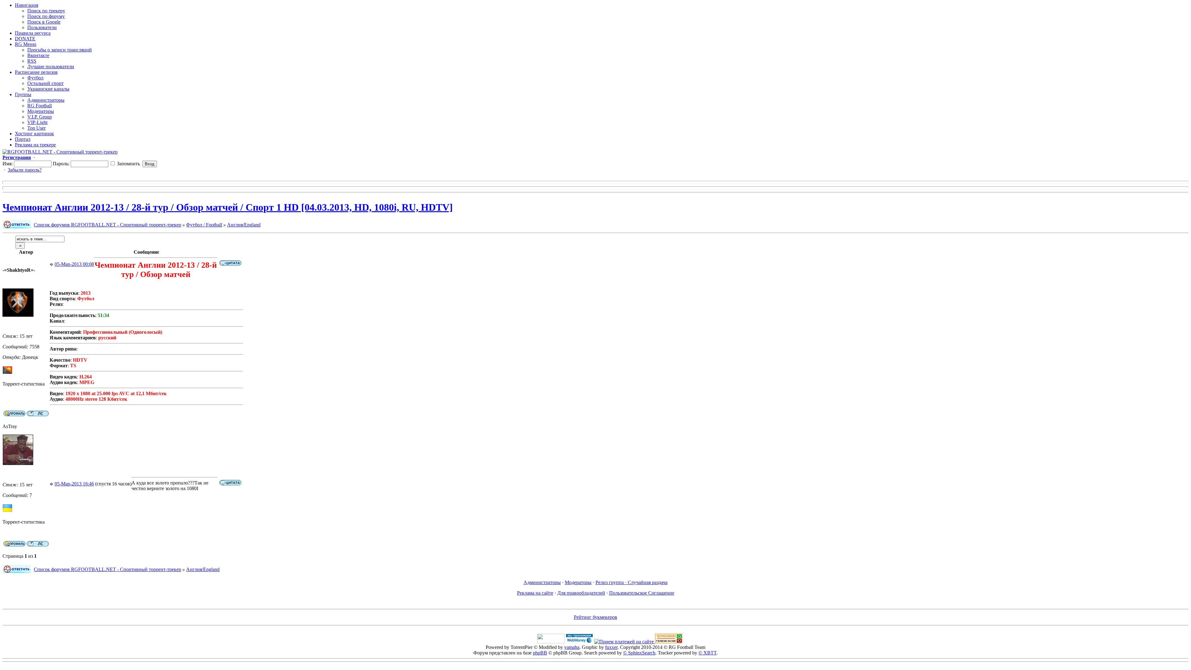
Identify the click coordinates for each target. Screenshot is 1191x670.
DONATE (25, 38)
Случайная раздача (647, 582)
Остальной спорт (45, 83)
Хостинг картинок (34, 133)
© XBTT (707, 652)
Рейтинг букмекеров (595, 617)
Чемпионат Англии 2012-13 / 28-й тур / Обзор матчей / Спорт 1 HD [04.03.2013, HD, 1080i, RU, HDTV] (227, 207)
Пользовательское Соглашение (641, 593)
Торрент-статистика (23, 383)
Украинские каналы (48, 89)
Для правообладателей (581, 593)
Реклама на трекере (35, 144)
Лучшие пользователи (50, 66)
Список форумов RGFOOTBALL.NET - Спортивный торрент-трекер (107, 224)
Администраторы (46, 100)
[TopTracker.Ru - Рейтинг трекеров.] (668, 641)
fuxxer (611, 647)
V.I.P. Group (39, 116)
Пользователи (42, 27)
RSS (31, 61)
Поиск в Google (43, 22)
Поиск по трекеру (46, 10)
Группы (23, 94)
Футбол (35, 77)
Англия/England (244, 224)
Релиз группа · (612, 582)
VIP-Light (37, 122)
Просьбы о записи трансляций (59, 49)
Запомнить (128, 163)
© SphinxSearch (639, 652)
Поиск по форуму (46, 16)
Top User (36, 128)
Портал (22, 139)
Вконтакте (38, 55)
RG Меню (25, 44)
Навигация (26, 5)
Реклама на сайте (535, 593)
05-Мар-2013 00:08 (74, 264)
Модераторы (40, 111)
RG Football (39, 105)
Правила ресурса (33, 33)
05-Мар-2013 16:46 (74, 483)
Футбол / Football (204, 224)
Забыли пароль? (25, 169)
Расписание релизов (36, 72)
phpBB (540, 652)
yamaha (571, 647)
